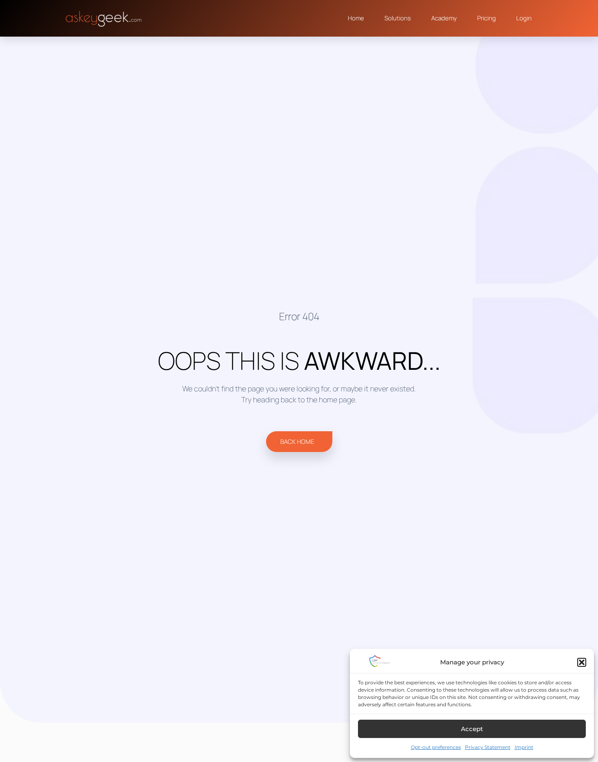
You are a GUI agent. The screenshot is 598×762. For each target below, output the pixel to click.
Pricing (486, 18)
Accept (472, 729)
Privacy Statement (488, 747)
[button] (582, 662)
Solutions (397, 18)
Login (524, 18)
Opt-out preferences (436, 747)
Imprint (524, 747)
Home (356, 18)
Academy (444, 18)
